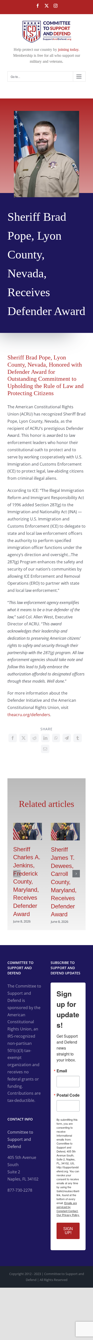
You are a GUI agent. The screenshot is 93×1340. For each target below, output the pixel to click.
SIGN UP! (68, 1231)
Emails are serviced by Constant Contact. (67, 1207)
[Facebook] (12, 738)
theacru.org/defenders (28, 714)
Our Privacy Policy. (68, 1215)
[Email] (45, 748)
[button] (17, 873)
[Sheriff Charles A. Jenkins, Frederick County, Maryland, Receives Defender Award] (27, 825)
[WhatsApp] (56, 738)
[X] (23, 738)
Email (62, 1071)
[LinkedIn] (45, 738)
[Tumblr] (77, 738)
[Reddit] (34, 738)
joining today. (68, 49)
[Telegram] (66, 738)
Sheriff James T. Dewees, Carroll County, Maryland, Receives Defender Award (64, 882)
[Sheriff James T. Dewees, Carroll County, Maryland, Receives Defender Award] (65, 825)
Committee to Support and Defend (20, 1139)
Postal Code (68, 1095)
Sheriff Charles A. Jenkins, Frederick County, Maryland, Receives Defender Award (26, 881)
